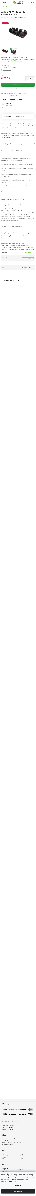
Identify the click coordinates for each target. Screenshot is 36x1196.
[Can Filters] (31, 1109)
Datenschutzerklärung (7, 1129)
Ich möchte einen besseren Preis (10, 89)
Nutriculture (15, 95)
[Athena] (12, 1109)
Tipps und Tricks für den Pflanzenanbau (12, 1142)
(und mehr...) (29, 1104)
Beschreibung (7, 116)
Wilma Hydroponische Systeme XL (28, 257)
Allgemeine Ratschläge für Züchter (11, 1139)
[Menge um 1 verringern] (27, 78)
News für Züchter (6, 1140)
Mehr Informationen (16, 61)
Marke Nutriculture (20, 116)
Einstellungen (18, 1185)
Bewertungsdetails (21, 17)
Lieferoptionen (7, 70)
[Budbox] (14, 1114)
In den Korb (18, 85)
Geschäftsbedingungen (8, 1125)
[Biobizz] (23, 1114)
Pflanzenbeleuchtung (7, 1144)
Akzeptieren (18, 1191)
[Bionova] (21, 1109)
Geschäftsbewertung (7, 1127)
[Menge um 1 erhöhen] (32, 78)
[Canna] (5, 1114)
